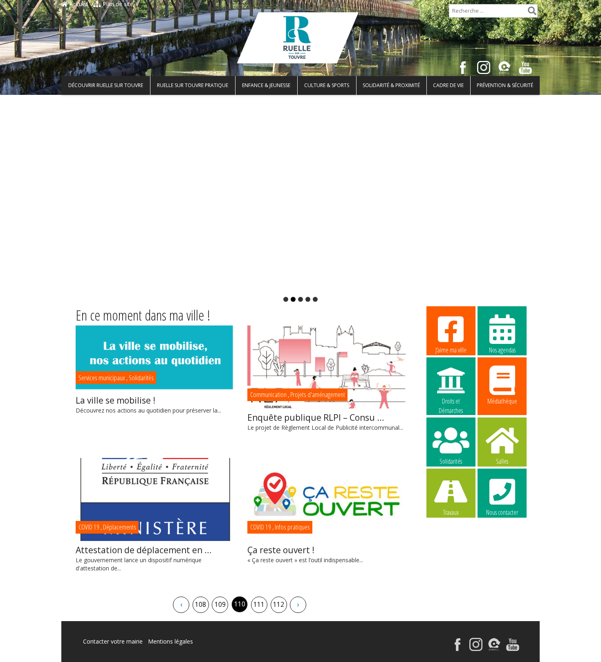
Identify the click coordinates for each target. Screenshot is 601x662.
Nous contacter (502, 512)
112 (278, 604)
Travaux (451, 512)
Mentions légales (170, 641)
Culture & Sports (326, 85)
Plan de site (117, 4)
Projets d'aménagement (317, 394)
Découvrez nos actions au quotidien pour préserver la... (148, 404)
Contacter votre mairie (113, 641)
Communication (268, 394)
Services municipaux (101, 377)
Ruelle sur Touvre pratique (192, 85)
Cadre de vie (448, 85)
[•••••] (300, 194)
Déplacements (119, 527)
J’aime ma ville (450, 350)
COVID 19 (88, 527)
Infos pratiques (292, 527)
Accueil (78, 4)
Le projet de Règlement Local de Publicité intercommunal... (325, 421)
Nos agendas (502, 350)
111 (259, 604)
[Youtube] (525, 72)
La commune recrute (451, 564)
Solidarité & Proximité (391, 85)
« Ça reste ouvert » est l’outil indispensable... (305, 554)
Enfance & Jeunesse (266, 85)
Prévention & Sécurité (505, 85)
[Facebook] (462, 72)
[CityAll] (504, 72)
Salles (502, 461)
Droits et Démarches (451, 401)
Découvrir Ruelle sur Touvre (105, 85)
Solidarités (141, 377)
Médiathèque (502, 401)
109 (220, 604)
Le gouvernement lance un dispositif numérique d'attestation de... (143, 558)
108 (200, 604)
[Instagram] (483, 72)
